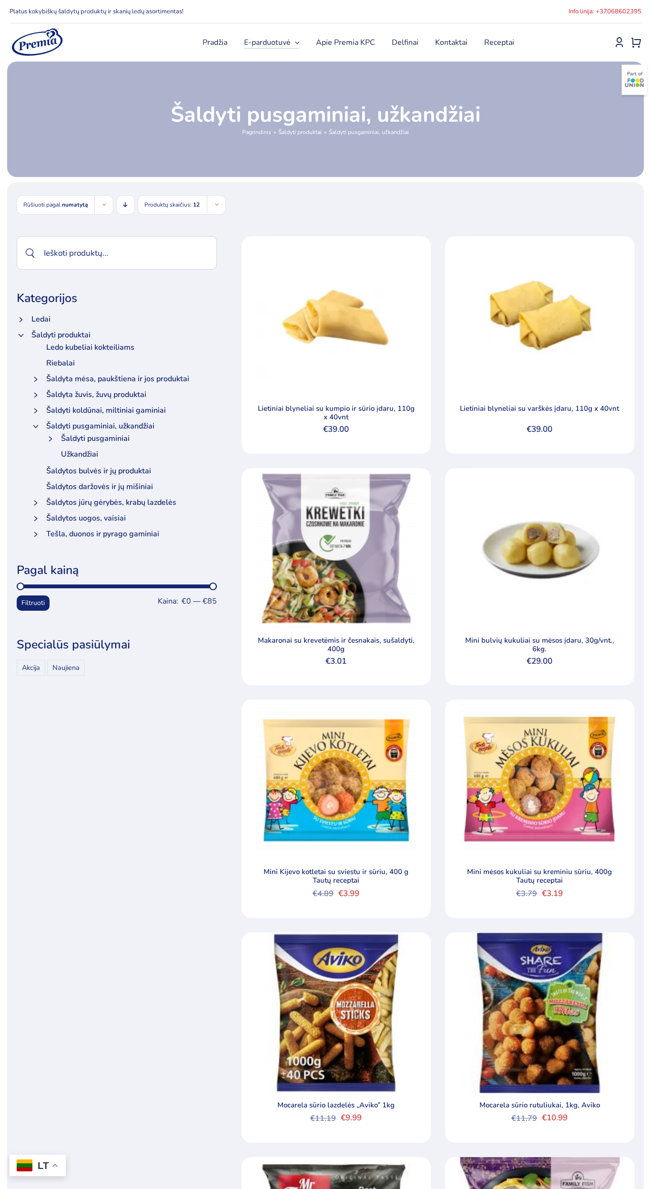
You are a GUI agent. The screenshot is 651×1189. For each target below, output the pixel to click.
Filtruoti (33, 602)
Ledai (41, 319)
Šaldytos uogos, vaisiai (86, 518)
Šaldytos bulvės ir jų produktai (98, 471)
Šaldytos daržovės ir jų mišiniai (99, 486)
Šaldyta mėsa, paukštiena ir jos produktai (117, 379)
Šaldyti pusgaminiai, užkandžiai (100, 426)
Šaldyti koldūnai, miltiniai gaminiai (106, 410)
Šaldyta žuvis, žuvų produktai (96, 394)
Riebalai (60, 363)
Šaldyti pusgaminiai (95, 438)
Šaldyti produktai (61, 335)
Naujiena (66, 667)
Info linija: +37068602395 (605, 11)
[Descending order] (125, 205)
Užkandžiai (79, 454)
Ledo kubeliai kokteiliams (90, 347)
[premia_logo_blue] (37, 31)
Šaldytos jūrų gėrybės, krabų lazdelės (111, 502)
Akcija (31, 667)
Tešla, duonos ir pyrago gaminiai (102, 534)
